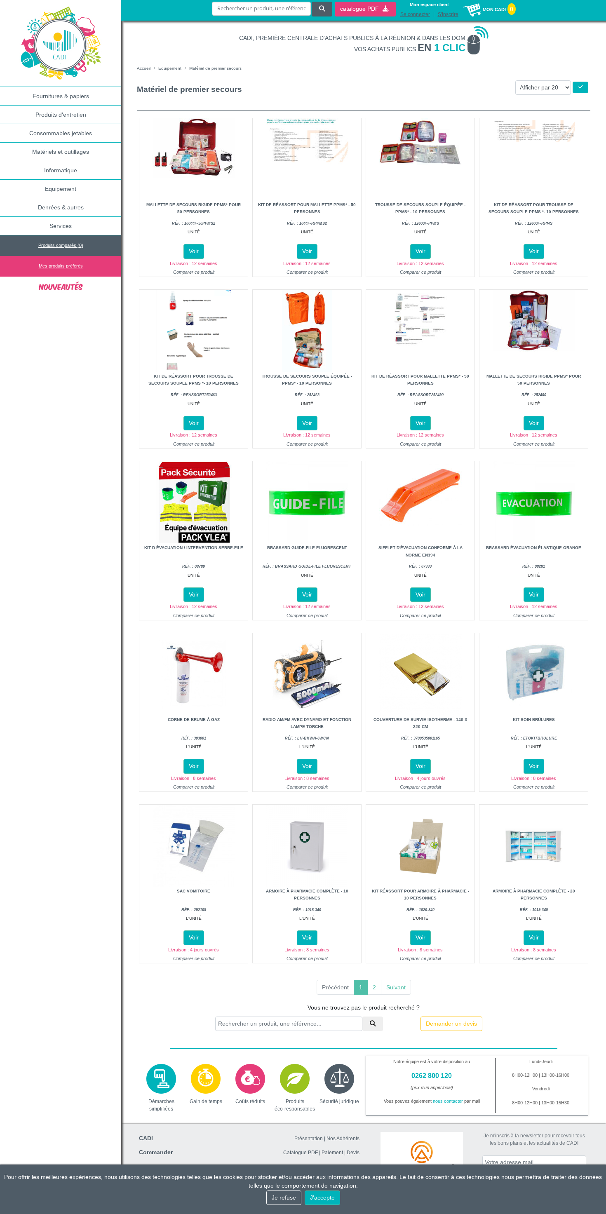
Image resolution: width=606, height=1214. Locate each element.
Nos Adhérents (342, 1138)
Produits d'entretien (60, 114)
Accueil (143, 68)
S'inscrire (448, 14)
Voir (194, 251)
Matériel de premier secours (215, 68)
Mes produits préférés (61, 265)
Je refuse (284, 1197)
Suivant (396, 987)
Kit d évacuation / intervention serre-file (193, 547)
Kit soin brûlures (534, 719)
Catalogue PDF (300, 1152)
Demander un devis (451, 1023)
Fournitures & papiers (61, 96)
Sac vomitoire (193, 891)
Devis (353, 1152)
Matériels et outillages (60, 151)
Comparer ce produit (193, 272)
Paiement (332, 1152)
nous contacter (448, 1101)
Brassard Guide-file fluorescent (307, 547)
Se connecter (415, 14)
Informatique (60, 170)
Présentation (308, 1138)
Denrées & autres (61, 207)
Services (60, 226)
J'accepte (322, 1197)
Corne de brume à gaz (194, 719)
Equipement (60, 189)
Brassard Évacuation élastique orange (533, 547)
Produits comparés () (60, 245)
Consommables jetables (60, 133)
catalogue (360, 8)
